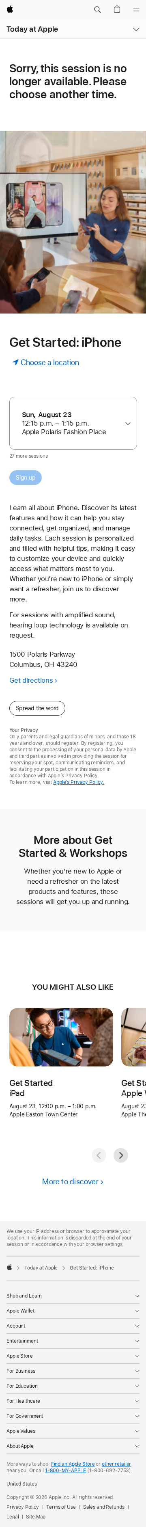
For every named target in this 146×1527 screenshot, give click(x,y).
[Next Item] (121, 1155)
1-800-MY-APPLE (65, 1470)
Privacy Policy (22, 1507)
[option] (70, 423)
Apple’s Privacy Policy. (78, 782)
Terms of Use (61, 1507)
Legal (12, 1517)
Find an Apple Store (73, 1464)
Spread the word (37, 708)
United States (21, 1484)
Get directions (31, 680)
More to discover (70, 1181)
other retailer (116, 1464)
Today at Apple (32, 29)
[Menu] (136, 9)
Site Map (35, 1517)
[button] (97, 9)
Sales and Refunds (104, 1507)
